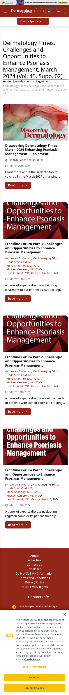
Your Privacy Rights (34, 587)
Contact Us (34, 565)
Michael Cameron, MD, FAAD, (24, 269)
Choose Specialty (30, 21)
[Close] (65, 614)
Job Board (34, 569)
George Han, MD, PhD (44, 273)
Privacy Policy (34, 582)
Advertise (34, 560)
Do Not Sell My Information (34, 573)
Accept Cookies (34, 688)
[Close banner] (64, 4)
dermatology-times (37, 81)
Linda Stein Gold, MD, (20, 262)
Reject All (34, 677)
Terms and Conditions (34, 578)
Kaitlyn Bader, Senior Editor (26, 160)
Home (7, 81)
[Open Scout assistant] (49, 11)
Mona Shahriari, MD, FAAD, (23, 265)
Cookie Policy (32, 659)
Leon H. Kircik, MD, (18, 273)
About (34, 556)
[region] (34, 652)
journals (18, 81)
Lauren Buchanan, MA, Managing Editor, (34, 258)
